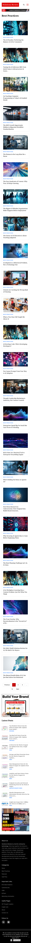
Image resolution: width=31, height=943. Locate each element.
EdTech (4, 893)
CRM (3, 890)
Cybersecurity (6, 887)
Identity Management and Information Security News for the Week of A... (19, 794)
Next (17, 689)
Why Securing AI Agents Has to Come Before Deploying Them (15, 537)
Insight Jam (5, 907)
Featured (4, 874)
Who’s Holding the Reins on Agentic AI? (15, 481)
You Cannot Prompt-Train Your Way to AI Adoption (15, 372)
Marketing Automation (8, 896)
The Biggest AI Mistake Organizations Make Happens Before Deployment (15, 209)
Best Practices (8, 37)
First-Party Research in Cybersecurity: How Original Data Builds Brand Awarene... (14, 509)
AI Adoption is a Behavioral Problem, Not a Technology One (15, 264)
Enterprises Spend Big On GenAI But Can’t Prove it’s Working (15, 426)
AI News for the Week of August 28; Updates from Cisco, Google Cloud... (18, 746)
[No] (29, 937)
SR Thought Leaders (7, 904)
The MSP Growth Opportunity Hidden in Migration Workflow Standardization (13, 127)
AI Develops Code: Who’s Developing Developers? (15, 345)
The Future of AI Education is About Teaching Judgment (15, 236)
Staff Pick (4, 877)
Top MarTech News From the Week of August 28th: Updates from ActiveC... (18, 737)
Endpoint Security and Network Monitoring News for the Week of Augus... (19, 784)
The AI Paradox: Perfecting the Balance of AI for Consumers (13, 41)
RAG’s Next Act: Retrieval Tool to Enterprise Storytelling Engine (14, 453)
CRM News (11, 740)
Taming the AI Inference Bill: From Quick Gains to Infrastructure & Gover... (14, 69)
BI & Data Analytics (7, 884)
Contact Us (5, 913)
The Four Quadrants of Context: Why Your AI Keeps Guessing (15, 182)
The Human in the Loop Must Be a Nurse (14, 155)
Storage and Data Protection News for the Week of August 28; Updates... (19, 756)
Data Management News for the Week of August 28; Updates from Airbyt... (19, 765)
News (10, 759)
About (3, 910)
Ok (11, 940)
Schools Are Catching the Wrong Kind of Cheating (15, 291)
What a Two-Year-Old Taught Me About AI (14, 318)
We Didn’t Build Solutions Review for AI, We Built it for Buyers (15, 649)
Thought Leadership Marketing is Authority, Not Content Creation (14, 399)
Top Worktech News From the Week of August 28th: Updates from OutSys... (18, 727)
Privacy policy (16, 940)
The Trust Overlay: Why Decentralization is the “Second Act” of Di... (15, 621)
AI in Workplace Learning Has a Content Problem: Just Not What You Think (15, 592)
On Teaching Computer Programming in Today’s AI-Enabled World (15, 98)
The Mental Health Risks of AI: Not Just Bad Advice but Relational (14, 676)
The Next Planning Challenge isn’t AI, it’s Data (15, 564)
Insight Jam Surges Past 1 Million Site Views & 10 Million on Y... (18, 803)
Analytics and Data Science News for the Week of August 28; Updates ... (18, 775)
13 (12, 689)
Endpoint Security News (15, 788)
